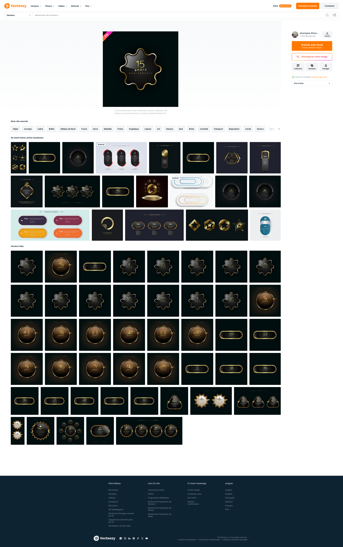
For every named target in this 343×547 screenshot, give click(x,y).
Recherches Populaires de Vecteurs (159, 502)
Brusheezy (113, 490)
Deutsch (229, 501)
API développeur (115, 509)
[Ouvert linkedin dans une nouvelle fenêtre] (129, 538)
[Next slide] (276, 129)
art (158, 129)
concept (28, 129)
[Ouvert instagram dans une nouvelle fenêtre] (125, 538)
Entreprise (113, 501)
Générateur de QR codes (119, 525)
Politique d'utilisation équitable (234, 539)
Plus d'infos (299, 83)
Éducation (113, 505)
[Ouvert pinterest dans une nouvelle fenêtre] (134, 538)
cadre (40, 129)
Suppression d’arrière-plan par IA (120, 520)
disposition (234, 129)
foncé (84, 129)
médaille (108, 129)
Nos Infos (192, 497)
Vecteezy (112, 494)
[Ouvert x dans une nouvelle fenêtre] (142, 538)
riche (191, 129)
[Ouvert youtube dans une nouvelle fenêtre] (147, 538)
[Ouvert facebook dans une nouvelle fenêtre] (121, 538)
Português (230, 497)
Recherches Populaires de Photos (159, 509)
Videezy (111, 497)
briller (51, 129)
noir (181, 129)
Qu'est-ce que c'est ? (319, 77)
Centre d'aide (194, 490)
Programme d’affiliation (158, 497)
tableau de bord (67, 129)
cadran (148, 129)
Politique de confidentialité (209, 539)
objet (15, 129)
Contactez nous (194, 494)
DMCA (151, 494)
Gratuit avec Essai (312, 46)
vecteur (260, 129)
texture (169, 129)
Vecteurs (35, 6)
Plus (87, 6)
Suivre (327, 36)
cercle (248, 129)
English (228, 490)
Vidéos (61, 6)
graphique (134, 129)
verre (95, 129)
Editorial (75, 6)
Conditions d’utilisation (187, 539)
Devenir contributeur (193, 502)
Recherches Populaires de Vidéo (159, 515)
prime (120, 129)
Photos (48, 6)
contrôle (204, 129)
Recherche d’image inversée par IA (121, 514)
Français (229, 505)
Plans (275, 6)
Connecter (329, 6)
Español (228, 494)
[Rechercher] (327, 15)
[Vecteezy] (15, 6)
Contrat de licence (156, 490)
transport (218, 129)
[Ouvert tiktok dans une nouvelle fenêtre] (138, 538)
